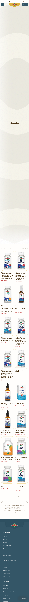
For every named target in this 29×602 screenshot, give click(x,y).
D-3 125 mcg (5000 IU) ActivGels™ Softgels (20, 486)
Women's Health (7, 555)
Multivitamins (6, 542)
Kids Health (5, 552)
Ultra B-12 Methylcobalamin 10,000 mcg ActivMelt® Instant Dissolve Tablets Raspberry (21, 340)
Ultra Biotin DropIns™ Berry (6, 431)
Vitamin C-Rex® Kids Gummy (7, 485)
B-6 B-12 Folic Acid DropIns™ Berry (7, 404)
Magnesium (6, 536)
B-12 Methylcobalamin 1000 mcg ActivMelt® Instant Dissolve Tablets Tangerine (7, 308)
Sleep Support (6, 573)
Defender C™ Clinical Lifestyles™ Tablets (7, 458)
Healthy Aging (6, 576)
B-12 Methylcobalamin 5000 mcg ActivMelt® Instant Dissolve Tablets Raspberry (21, 276)
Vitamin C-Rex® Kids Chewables (21, 458)
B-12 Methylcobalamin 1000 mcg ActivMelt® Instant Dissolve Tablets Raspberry (7, 275)
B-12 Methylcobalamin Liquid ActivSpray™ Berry (20, 308)
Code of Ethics (6, 598)
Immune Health (6, 567)
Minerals (5, 539)
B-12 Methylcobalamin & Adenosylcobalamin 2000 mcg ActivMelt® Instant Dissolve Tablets (7, 374)
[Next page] (22, 496)
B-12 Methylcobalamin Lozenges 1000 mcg (7, 338)
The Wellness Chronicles (9, 591)
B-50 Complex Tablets (19, 371)
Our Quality (6, 588)
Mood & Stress (6, 570)
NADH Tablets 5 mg (20, 403)
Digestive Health (7, 564)
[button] (2, 4)
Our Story (5, 585)
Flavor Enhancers (7, 545)
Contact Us (5, 595)
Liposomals (6, 548)
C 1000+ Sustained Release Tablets (20, 431)
